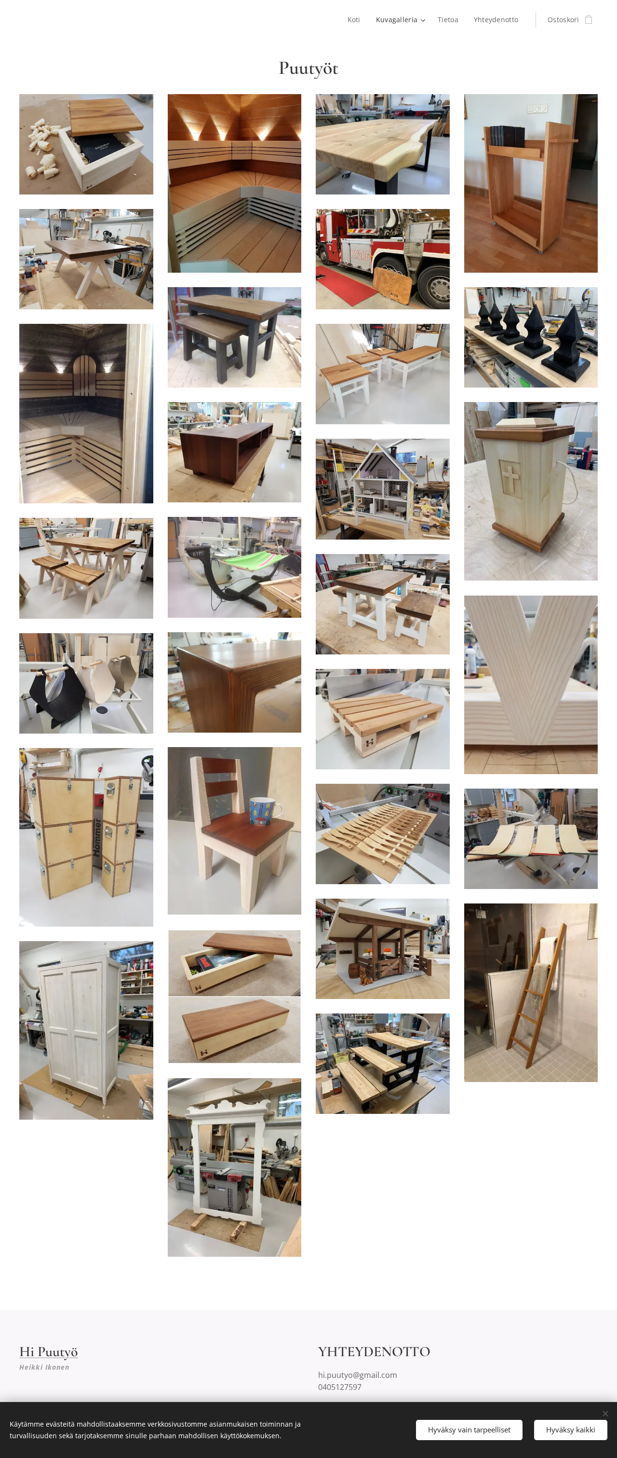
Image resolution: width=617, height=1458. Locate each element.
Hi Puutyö (48, 1352)
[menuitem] (356, 20)
